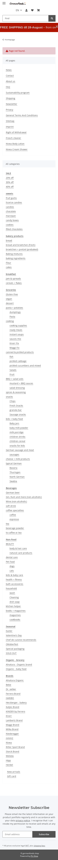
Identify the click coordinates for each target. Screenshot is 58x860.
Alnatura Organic (15, 680)
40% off (10, 186)
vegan (9, 298)
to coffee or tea (13, 532)
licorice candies (14, 202)
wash (12, 592)
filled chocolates (14, 229)
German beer (13, 492)
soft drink (11, 505)
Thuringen (15, 472)
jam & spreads (13, 278)
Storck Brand (12, 751)
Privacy (9, 109)
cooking (10, 321)
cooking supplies (18, 325)
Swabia (13, 481)
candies (10, 206)
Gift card (11, 776)
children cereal (17, 441)
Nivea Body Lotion (15, 143)
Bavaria (13, 467)
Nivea (9, 742)
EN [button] (17, 10)
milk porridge (17, 432)
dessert (10, 303)
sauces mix (15, 338)
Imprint (10, 126)
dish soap (15, 601)
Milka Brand (12, 729)
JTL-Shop (34, 856)
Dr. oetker (11, 689)
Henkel (9, 764)
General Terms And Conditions (22, 115)
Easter (9, 630)
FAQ (8, 86)
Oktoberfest (12, 644)
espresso (14, 519)
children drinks (17, 436)
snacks (9, 396)
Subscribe (44, 834)
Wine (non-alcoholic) (16, 501)
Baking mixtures (14, 253)
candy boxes (12, 220)
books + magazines (16, 610)
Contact (10, 75)
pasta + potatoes (14, 307)
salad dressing (17, 387)
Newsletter (11, 103)
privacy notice (23, 820)
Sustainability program (18, 92)
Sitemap (10, 121)
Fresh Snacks (16, 405)
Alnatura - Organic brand (19, 664)
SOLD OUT (11, 653)
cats (12, 570)
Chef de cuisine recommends (21, 639)
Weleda (10, 755)
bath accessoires (14, 583)
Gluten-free (12, 294)
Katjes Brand (12, 707)
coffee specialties (15, 510)
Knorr (9, 715)
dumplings (15, 312)
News (9, 69)
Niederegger (12, 733)
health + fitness (14, 579)
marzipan (11, 215)
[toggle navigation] (4, 2)
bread (9, 240)
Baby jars (14, 423)
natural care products (21, 552)
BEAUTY (10, 543)
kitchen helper (13, 606)
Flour (8, 262)
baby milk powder (19, 427)
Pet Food (10, 561)
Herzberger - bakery (16, 702)
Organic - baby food (16, 668)
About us (10, 81)
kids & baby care (14, 575)
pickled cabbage (18, 361)
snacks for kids (17, 445)
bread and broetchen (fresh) (20, 244)
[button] (26, 10)
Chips (12, 401)
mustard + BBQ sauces (21, 383)
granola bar (16, 410)
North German (17, 476)
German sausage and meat (20, 450)
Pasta (12, 316)
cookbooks (15, 619)
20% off (10, 177)
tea (7, 523)
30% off (10, 182)
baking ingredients (15, 258)
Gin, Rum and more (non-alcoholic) (24, 497)
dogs (12, 566)
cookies (9, 224)
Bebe (8, 684)
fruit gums (11, 198)
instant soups (17, 334)
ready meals (16, 329)
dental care (12, 557)
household (11, 588)
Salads (13, 369)
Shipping (10, 98)
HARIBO (10, 698)
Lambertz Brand (14, 720)
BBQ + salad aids (14, 378)
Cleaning (14, 597)
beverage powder (15, 528)
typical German (14, 463)
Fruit (12, 374)
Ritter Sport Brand (15, 747)
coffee (13, 514)
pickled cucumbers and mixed (25, 365)
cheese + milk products (18, 458)
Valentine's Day (14, 635)
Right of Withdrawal (16, 132)
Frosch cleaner (13, 138)
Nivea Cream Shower (17, 149)
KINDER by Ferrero (15, 711)
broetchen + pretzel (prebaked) (22, 249)
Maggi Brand (12, 724)
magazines (15, 615)
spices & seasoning (16, 392)
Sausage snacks (18, 414)
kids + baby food (14, 418)
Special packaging (15, 648)
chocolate (11, 211)
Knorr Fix (14, 343)
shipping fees (39, 845)
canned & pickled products (20, 352)
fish (11, 356)
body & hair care (18, 548)
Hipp (8, 760)
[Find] (52, 18)
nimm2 (9, 738)
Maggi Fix (14, 347)
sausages (14, 454)
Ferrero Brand (13, 693)
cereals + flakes (14, 283)
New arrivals (13, 771)
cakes (9, 267)
